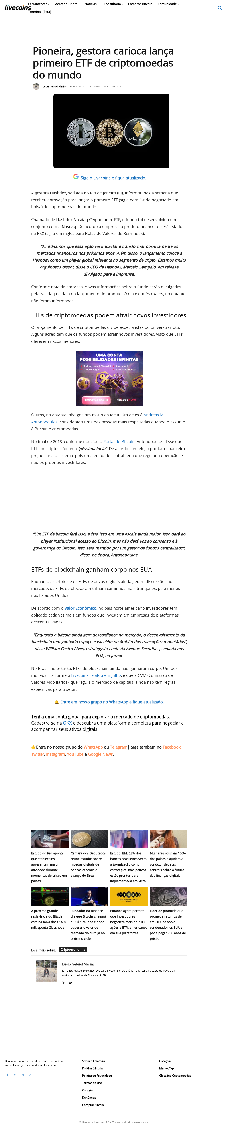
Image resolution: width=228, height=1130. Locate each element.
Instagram (55, 754)
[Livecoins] (17, 8)
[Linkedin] (63, 981)
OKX (67, 723)
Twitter (37, 754)
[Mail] (70, 981)
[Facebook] (7, 1074)
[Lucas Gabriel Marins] (37, 86)
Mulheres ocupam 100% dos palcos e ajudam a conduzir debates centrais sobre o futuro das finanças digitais (168, 864)
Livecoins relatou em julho (96, 675)
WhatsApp (93, 747)
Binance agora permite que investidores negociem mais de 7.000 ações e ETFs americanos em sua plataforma (128, 922)
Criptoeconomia (73, 949)
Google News (100, 754)
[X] (30, 1074)
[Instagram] (15, 1074)
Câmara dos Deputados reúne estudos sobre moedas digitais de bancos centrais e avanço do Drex (88, 864)
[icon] (220, 8)
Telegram (119, 747)
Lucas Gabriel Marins (55, 86)
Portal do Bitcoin (118, 441)
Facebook (172, 747)
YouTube (75, 754)
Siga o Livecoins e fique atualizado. (113, 177)
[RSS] (22, 1074)
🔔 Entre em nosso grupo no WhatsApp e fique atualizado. (109, 702)
